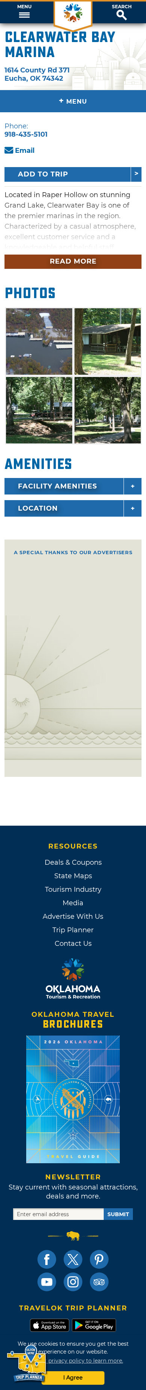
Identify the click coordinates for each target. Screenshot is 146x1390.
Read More (73, 261)
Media (73, 903)
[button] (24, 12)
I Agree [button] (73, 1377)
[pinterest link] (99, 1259)
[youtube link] (46, 1281)
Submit (118, 1214)
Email (24, 150)
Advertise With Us (73, 916)
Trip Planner (73, 930)
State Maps (73, 876)
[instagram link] (73, 1281)
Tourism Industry (73, 889)
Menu (24, 6)
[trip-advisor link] (99, 1281)
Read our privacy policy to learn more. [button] (73, 1360)
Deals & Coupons (73, 862)
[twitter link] (73, 1259)
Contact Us (73, 943)
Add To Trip (43, 174)
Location (38, 508)
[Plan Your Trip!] (27, 1363)
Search (122, 6)
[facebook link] (46, 1259)
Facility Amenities (57, 486)
